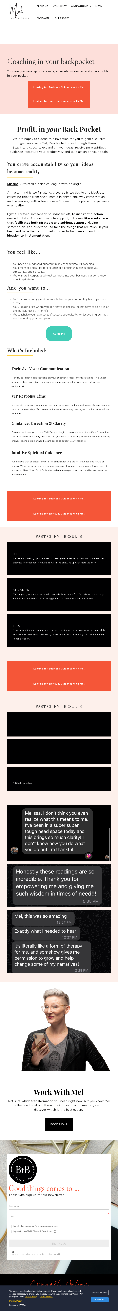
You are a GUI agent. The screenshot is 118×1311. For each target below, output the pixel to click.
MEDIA (98, 6)
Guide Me (59, 333)
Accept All (99, 1300)
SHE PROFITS (62, 18)
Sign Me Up (59, 1243)
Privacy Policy (15, 1301)
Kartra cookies (46, 1297)
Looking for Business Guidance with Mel (59, 87)
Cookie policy (31, 1297)
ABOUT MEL (43, 6)
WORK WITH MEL (80, 6)
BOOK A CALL (44, 18)
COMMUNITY (60, 6)
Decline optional (100, 1292)
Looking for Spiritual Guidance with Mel (58, 101)
